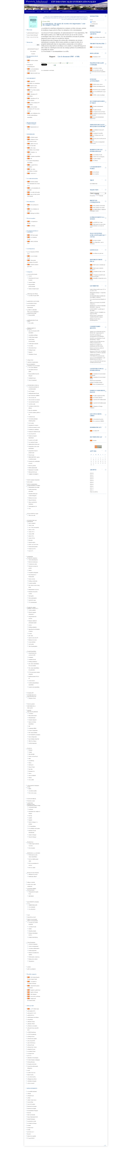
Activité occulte (32, 404)
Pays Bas (31, 769)
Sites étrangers (33, 994)
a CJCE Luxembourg (31, 1034)
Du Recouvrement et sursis (34, 427)
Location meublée (32, 583)
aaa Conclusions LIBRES (34, 395)
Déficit (30, 570)
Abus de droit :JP (32, 397)
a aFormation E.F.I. (31, 1011)
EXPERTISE (30, 556)
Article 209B (31, 533)
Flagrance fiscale (32, 698)
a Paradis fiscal (30, 1095)
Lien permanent (47, 63)
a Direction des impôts (32, 1038)
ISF (31, 158)
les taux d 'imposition (33, 730)
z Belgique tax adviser (32, 1079)
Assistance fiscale (32, 926)
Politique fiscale (32, 350)
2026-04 (91, 480)
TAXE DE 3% (33, 173)
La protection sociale (31, 1121)
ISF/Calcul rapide (34, 235)
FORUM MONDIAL (33, 937)
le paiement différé (32, 728)
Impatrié (30, 820)
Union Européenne (31, 942)
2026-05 (91, 478)
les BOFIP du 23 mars (98, 222)
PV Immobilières (32, 826)
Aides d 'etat (31, 525)
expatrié (30, 817)
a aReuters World (30, 1023)
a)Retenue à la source (33, 874)
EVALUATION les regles (32, 513)
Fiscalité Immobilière (31, 651)
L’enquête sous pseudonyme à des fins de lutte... (97, 345)
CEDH (30, 928)
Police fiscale (31, 455)
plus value (31, 635)
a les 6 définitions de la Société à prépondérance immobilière (33, 115)
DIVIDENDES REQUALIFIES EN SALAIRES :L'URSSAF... (97, 296)
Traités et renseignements (32, 920)
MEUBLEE (31, 896)
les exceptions (96, 174)
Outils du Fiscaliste (30, 11)
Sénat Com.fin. (30, 1074)
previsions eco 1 (30, 1131)
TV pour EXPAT (30, 1138)
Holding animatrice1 (33, 661)
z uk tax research (30, 1083)
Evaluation (31, 657)
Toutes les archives (94, 491)
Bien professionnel (33, 715)
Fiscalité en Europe (97, 109)
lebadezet (92, 344)
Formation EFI (30, 692)
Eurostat (29, 1112)
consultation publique (33, 335)
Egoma (91, 351)
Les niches (31, 345)
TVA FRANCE (32, 909)
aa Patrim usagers (34, 137)
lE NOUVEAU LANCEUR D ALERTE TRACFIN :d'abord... (96, 316)
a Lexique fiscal (30, 1053)
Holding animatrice (33, 627)
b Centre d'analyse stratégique (33, 1059)
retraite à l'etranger (32, 834)
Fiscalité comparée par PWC (99, 395)
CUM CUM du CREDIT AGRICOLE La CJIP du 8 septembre (98, 351)
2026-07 (91, 475)
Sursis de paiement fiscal (98, 384)
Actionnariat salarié (33, 807)
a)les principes (96, 172)
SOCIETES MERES (31, 888)
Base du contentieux (33, 410)
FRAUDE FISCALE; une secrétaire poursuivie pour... (98, 361)
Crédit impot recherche (33, 343)
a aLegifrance (30, 1019)
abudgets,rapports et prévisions (31, 328)
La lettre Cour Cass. (31, 1072)
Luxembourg (31, 760)
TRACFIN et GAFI (31, 917)
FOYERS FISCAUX (31, 695)
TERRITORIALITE (33, 905)
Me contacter (33, 51)
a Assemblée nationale (32, 1091)
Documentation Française (32, 1110)
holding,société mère (33, 581)
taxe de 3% (31, 550)
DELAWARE (31, 754)
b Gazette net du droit (31, 1064)
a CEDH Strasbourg (31, 1032)
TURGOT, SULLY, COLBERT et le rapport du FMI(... (97, 313)
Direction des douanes (32, 1106)
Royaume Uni (31, 771)
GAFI (28, 1070)
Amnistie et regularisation (32, 362)
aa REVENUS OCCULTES (33, 301)
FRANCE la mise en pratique (99, 89)
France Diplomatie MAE (32, 1117)
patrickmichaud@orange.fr (32, 33)
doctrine (94, 440)
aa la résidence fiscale (97, 154)
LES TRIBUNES (93, 183)
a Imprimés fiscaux (31, 1049)
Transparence (31, 961)
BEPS (30, 788)
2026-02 (91, 484)
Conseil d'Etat (30, 1102)
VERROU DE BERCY (33, 474)
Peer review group (32, 793)
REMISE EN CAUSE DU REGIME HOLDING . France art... (98, 306)
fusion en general (30, 704)
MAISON (92, 338)
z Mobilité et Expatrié (31, 1081)
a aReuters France (31, 1021)
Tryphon (91, 331)
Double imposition (32, 950)
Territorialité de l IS (33, 506)
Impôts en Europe (34, 992)
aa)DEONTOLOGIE (31, 313)
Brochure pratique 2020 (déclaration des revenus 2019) (33, 183)
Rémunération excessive (34, 589)
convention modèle (33, 790)
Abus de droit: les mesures (34, 399)
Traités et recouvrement (32, 919)
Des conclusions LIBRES (98, 421)
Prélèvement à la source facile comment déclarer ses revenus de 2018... (97, 226)
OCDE (28, 787)
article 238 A (31, 536)
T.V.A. (28, 903)
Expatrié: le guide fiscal (35, 990)
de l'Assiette (31, 423)
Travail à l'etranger (32, 837)
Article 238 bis (32, 538)
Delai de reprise (32, 542)
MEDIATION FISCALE (34, 444)
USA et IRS (31, 779)
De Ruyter (31, 809)
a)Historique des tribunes (32, 293)
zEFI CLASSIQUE (31, 969)
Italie (30, 758)
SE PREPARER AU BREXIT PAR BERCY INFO (98, 210)
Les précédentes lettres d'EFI (99, 37)
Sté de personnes (30, 890)
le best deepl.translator (97, 47)
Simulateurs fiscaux (33, 354)
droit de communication (32, 484)
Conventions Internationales (69, 11)
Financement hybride (33, 546)
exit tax (30, 625)
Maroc (30, 762)
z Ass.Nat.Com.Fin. (31, 1076)
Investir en (29, 748)
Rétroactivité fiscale (33, 472)
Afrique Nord (30, 360)
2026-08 (91, 473)
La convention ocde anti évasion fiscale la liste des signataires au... (97, 71)
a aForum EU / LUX (31, 1013)
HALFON (92, 334)
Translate (101, 195)
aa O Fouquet (31, 391)
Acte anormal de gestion (34, 402)
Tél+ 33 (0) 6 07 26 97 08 (32, 37)
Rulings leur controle (33, 959)
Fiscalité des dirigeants (33, 572)
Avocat (30, 276)
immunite (29, 710)
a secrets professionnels (32, 274)
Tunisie (30, 777)
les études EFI (96, 430)
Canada (30, 752)
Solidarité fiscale (32, 378)
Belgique (30, 750)
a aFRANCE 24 (30, 1015)
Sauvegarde (31, 596)
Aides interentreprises (33, 559)
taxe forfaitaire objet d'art (34, 739)
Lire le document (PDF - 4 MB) (69, 56)
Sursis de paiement (33, 380)
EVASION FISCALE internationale (32, 521)
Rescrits (29, 1134)
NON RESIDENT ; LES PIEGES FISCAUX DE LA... (97, 358)
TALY (28, 915)
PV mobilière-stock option (34, 828)
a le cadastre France (31, 1051)
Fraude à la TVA (32, 548)
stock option (31, 644)
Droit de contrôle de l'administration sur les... (97, 348)
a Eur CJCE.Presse (31, 1042)
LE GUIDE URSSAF (97, 397)
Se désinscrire (95, 23)
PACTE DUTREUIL (31, 798)
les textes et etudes (97, 240)
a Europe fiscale (30, 1045)
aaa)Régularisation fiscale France (32, 320)
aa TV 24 (29, 1055)
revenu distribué (32, 642)
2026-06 (91, 477)
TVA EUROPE (32, 907)
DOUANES (29, 482)
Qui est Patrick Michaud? (32, 35)
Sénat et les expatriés (31, 1136)
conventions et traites (97, 68)
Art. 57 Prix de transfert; (34, 527)
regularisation (30, 803)
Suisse (30, 773)
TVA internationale (33, 602)
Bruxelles (31, 540)
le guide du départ (97, 158)
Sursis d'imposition (33, 736)
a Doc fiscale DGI (31, 1040)
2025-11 (91, 490)
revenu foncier (32, 680)
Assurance (31, 713)
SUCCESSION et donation (34, 734)
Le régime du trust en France (99, 111)
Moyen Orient (32, 767)
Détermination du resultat (34, 487)
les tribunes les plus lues (98, 253)
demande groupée (32, 931)
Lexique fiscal (30, 1127)
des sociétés (31, 323)
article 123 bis (31, 529)
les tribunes (32, 225)
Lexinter (29, 1125)
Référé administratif (33, 467)
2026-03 (91, 482)
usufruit (29, 967)
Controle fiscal (32, 416)
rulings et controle (31, 882)
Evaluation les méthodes (34, 429)
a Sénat (28, 1097)
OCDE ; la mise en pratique (99, 95)
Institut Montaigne (31, 1119)
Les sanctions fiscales (33, 442)
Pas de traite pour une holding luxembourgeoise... (97, 342)
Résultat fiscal (30, 842)
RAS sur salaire (32, 867)
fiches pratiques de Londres (99, 207)
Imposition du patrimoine (32, 711)
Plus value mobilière (33, 732)
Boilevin (91, 348)
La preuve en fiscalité (33, 440)
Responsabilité (32, 315)
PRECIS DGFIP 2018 (35, 73)
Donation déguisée (32, 719)
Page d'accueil (68, 18)
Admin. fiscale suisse (31, 1100)
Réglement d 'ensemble (33, 469)
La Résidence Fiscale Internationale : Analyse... (97, 338)
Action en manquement (33, 946)
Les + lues (39, 11)
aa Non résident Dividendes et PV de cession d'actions (33, 109)
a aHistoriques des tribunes (33, 1017)
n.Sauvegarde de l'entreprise (33, 785)
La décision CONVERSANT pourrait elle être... (97, 355)
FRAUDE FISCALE (31, 696)
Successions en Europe (35, 996)
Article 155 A (31, 531)
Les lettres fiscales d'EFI (34, 295)
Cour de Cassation (31, 1104)
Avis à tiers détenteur (33, 367)
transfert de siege (32, 600)
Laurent (91, 354)
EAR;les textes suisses (98, 84)
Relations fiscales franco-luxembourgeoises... (95, 319)
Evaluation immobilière (35, 156)
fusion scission (32, 579)
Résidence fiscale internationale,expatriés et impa (33, 805)
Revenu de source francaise (33, 872)
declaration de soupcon (33, 425)
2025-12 (91, 488)
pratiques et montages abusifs (96, 382)
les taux (30, 633)
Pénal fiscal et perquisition (95, 380)
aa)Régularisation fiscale (34, 393)
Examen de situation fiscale (34, 431)
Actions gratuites (32, 610)
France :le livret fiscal (33, 756)
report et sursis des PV (33, 637)
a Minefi (29, 1093)
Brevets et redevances (33, 562)
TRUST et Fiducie (32, 741)
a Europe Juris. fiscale (32, 1047)
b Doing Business (31, 1062)
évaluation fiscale (32, 659)
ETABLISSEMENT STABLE (33, 485)
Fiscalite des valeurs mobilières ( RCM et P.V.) (32, 608)
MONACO (31, 765)
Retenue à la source (33, 498)
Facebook (70, 63)
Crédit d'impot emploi (33, 337)
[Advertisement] (98, 503)
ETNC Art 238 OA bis (33, 544)
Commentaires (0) (55, 63)
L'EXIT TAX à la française (98, 156)
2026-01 (91, 486)
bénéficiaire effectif (33, 876)
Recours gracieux (32, 465)
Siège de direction (32, 500)
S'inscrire (94, 21)
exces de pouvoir (32, 433)
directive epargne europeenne (33, 479)
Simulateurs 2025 (96, 56)
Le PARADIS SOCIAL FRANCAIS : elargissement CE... (98, 332)
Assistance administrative (34, 948)
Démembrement (32, 717)
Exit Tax (30, 815)
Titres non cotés (32, 515)
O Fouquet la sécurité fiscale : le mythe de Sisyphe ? (98, 275)
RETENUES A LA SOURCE (33, 853)
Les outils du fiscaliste (35, 192)
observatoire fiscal (32, 348)
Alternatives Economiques (32, 1057)
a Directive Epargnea (33, 944)
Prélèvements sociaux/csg (34, 957)
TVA (30, 508)
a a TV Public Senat (34, 1008)
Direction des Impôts (31, 1108)
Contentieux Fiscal (55, 11)
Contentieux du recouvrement (33, 365)
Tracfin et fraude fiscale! (34, 288)
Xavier (91, 357)
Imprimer (63, 63)
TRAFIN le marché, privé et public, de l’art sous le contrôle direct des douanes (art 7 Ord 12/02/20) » (74, 18)
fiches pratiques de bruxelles (99, 205)
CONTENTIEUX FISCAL (33, 385)
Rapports (30, 352)
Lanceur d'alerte (32, 282)
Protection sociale (31, 800)
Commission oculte (33, 564)
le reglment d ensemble (98, 133)
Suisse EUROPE (32, 775)
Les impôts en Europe (31, 1123)
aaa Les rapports (32, 523)
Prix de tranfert (32, 848)
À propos (33, 53)
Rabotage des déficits (34, 213)
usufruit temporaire (33, 743)
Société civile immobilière (34, 687)
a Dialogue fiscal (30, 1036)
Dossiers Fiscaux (82, 11)
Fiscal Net (46, 11)
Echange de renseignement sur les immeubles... (97, 335)
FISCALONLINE (31, 1114)
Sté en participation (33, 598)
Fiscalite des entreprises (32, 558)
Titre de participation (33, 646)
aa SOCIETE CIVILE (32, 303)
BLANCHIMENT (31, 364)
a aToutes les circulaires (32, 1025)
